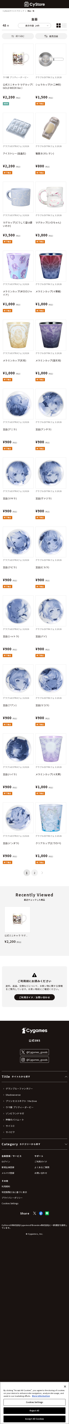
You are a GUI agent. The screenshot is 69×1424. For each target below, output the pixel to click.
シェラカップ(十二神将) (48, 84)
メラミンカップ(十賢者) (48, 291)
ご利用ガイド (40, 1161)
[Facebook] (41, 1213)
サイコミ (10, 1125)
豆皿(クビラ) (10, 567)
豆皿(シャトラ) (11, 636)
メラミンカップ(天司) (14, 360)
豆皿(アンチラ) (43, 429)
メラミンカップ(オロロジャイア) (17, 293)
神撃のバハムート (15, 1119)
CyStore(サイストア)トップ (13, 11)
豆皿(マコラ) (42, 705)
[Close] (65, 1386)
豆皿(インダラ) (11, 843)
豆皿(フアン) (9, 705)
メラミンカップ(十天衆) (48, 774)
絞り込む (20, 36)
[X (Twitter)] (35, 1213)
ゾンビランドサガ (15, 1113)
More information (41, 1396)
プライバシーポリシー (12, 1197)
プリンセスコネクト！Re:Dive (21, 1101)
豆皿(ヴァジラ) (44, 498)
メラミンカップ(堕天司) (48, 360)
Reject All (34, 1410)
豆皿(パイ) (41, 636)
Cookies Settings (34, 1402)
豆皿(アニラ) (10, 429)
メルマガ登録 (8, 1172)
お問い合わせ (40, 1172)
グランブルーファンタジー (19, 1088)
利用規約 (6, 1186)
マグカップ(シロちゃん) (48, 222)
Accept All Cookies (34, 1418)
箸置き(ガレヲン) (45, 153)
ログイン (6, 1161)
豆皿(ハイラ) (10, 774)
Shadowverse (13, 1094)
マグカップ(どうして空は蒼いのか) (17, 224)
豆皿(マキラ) (10, 498)
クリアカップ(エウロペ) (48, 843)
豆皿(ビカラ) (42, 567)
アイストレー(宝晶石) (14, 153)
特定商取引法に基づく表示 (14, 1192)
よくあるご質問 (41, 1167)
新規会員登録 (8, 1167)
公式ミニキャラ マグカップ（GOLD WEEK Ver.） (18, 86)
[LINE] (47, 1213)
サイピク (10, 1132)
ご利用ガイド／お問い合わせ (34, 997)
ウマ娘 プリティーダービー (19, 1107)
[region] (34, 1403)
